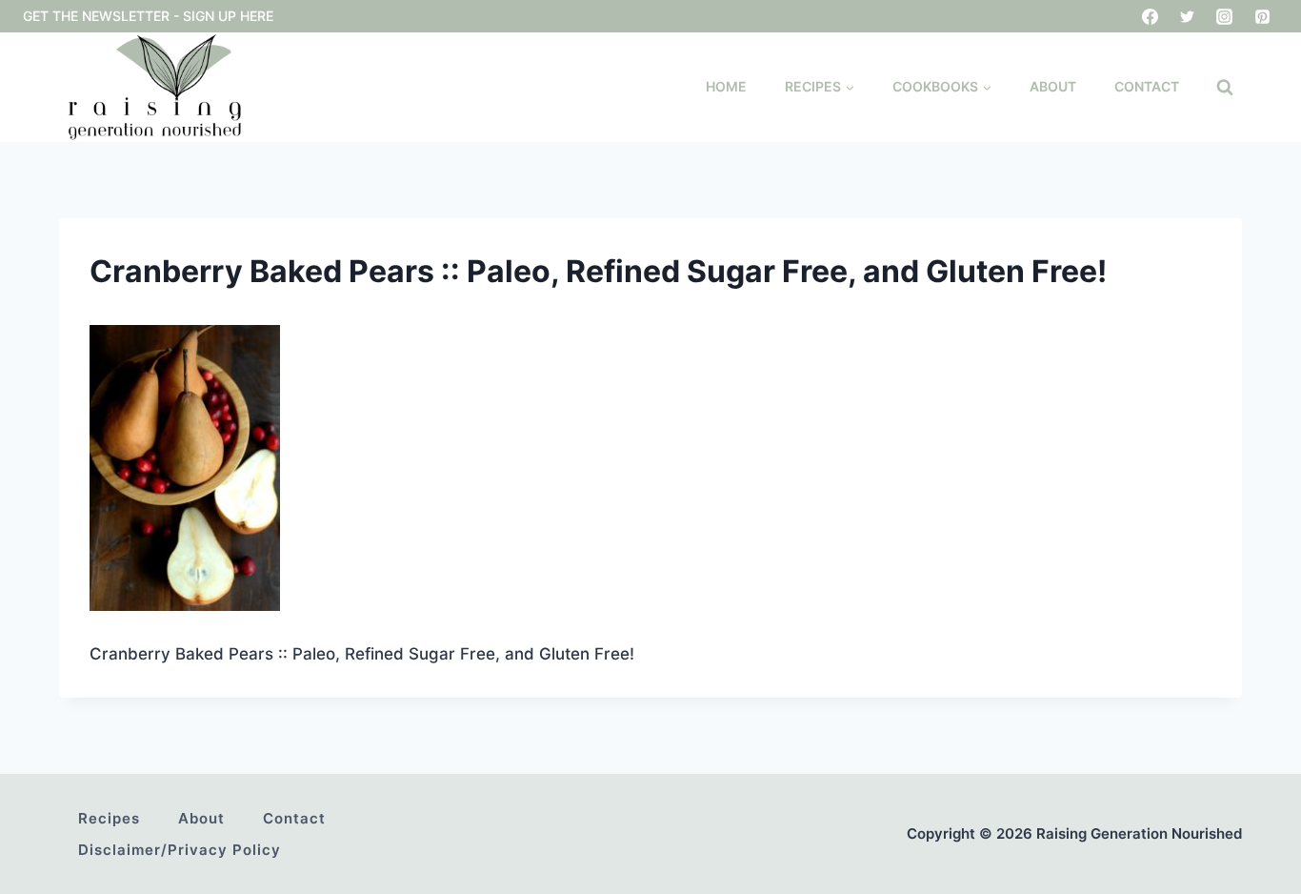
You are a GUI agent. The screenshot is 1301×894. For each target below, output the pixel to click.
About (1053, 86)
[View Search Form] (1225, 88)
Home (726, 86)
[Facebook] (1150, 16)
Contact (1146, 86)
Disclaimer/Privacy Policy (179, 850)
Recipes (109, 818)
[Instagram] (1225, 16)
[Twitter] (1187, 16)
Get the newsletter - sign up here (148, 16)
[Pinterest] (1262, 16)
